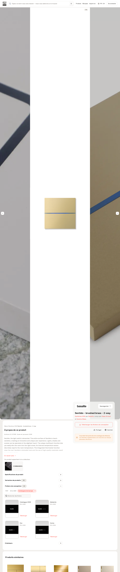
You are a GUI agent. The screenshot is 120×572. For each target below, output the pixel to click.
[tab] (6, 491)
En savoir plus (9, 456)
